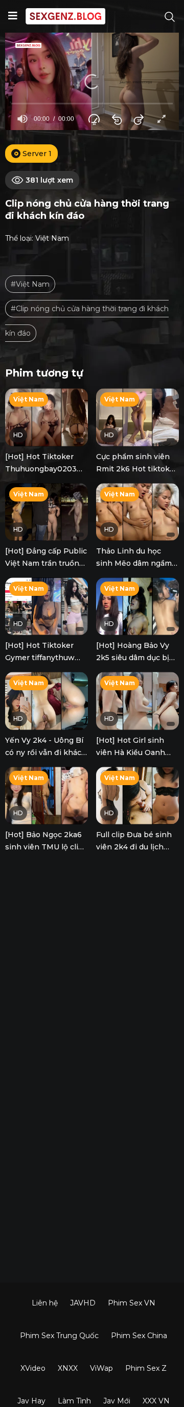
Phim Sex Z (146, 1368)
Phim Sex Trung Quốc (59, 1335)
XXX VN (156, 1400)
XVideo (32, 1368)
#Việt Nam (30, 284)
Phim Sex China (139, 1335)
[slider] (92, 103)
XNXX (68, 1368)
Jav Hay (31, 1400)
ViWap (101, 1368)
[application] (92, 81)
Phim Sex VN (131, 1303)
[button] (92, 81)
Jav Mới (116, 1400)
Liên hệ (45, 1303)
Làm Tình (74, 1400)
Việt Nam (52, 238)
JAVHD (83, 1303)
